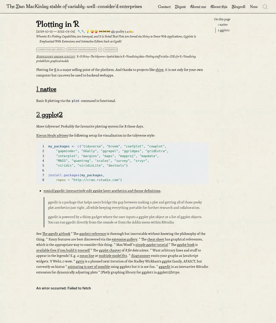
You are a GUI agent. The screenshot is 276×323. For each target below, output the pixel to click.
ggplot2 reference (92, 233)
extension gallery (124, 239)
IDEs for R (176, 57)
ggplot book (185, 244)
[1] (41, 146)
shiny (159, 69)
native (223, 25)
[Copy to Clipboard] (206, 143)
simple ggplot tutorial (151, 244)
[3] (41, 156)
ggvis (80, 261)
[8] (41, 180)
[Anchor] (60, 89)
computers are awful (50, 49)
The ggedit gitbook (56, 233)
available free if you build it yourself (63, 250)
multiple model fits (113, 255)
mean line (87, 255)
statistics (111, 49)
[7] (41, 175)
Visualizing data (135, 57)
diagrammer (140, 255)
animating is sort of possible (89, 266)
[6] (41, 170)
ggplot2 (224, 30)
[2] (41, 151)
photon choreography (82, 49)
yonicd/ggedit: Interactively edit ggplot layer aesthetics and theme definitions (102, 190)
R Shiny (84, 57)
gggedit (165, 266)
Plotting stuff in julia (157, 57)
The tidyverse (98, 57)
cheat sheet (155, 239)
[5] (41, 165)
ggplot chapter (110, 250)
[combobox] (265, 6)
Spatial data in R (115, 57)
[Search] (265, 6)
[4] (41, 161)
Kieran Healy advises (52, 135)
